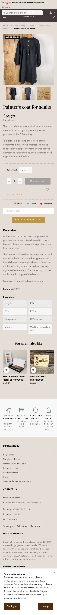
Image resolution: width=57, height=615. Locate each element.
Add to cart (39, 181)
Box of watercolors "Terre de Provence (14, 378)
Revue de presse (11, 468)
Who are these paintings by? (38, 378)
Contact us (12, 519)
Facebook (36, 526)
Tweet (33, 203)
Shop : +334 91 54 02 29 (18, 509)
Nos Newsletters (11, 472)
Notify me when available (28, 220)
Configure (11, 606)
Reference (8, 289)
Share (19, 203)
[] (33, 370)
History (6, 477)
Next (51, 93)
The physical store (11, 459)
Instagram (10, 526)
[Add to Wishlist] (47, 189)
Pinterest (48, 203)
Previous (5, 93)
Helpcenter (8, 454)
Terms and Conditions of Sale (17, 481)
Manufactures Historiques (15, 463)
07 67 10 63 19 (12, 514)
